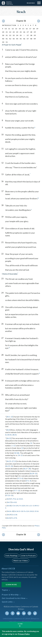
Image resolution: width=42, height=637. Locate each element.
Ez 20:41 (8, 435)
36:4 (8, 430)
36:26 (9, 511)
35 (21, 35)
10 (6, 29)
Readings (31, 3)
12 (13, 29)
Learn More (11, 584)
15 (23, 29)
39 (35, 35)
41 (7, 39)
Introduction (9, 25)
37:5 (19, 478)
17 (30, 29)
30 (3, 35)
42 (10, 39)
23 (14, 32)
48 (31, 39)
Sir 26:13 (17, 511)
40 (3, 39)
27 (28, 32)
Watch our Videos (20, 560)
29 (35, 32)
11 (9, 29)
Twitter (7, 613)
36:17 (9, 502)
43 (14, 39)
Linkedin (24, 613)
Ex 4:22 (14, 502)
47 (28, 39)
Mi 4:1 (37, 506)
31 (7, 35)
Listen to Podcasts (28, 555)
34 (17, 35)
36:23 (9, 461)
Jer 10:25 (20, 499)
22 (10, 32)
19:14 (36, 511)
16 (27, 29)
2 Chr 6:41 (15, 506)
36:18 (9, 506)
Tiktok (35, 613)
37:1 (27, 481)
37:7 (15, 490)
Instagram (29, 613)
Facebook (13, 613)
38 (31, 35)
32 (10, 35)
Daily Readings (11, 555)
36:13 (9, 438)
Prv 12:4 (26, 511)
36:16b (16, 453)
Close (20, 624)
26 (24, 32)
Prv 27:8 (14, 518)
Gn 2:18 (14, 515)
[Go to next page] (38, 21)
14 (20, 29)
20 (3, 32)
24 (17, 32)
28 (31, 32)
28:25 (14, 435)
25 (21, 32)
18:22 (32, 511)
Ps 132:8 (22, 506)
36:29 (32, 473)
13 (16, 29)
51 (7, 42)
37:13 (8, 495)
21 (7, 32)
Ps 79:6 (13, 499)
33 (14, 35)
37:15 (14, 461)
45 (21, 39)
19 (37, 29)
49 (35, 39)
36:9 (8, 499)
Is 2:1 (30, 506)
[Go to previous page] (3, 21)
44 (17, 39)
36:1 (8, 417)
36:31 (9, 518)
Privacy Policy (24, 634)
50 (3, 42)
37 (28, 35)
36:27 (25, 469)
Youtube (18, 613)
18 (34, 29)
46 (24, 39)
